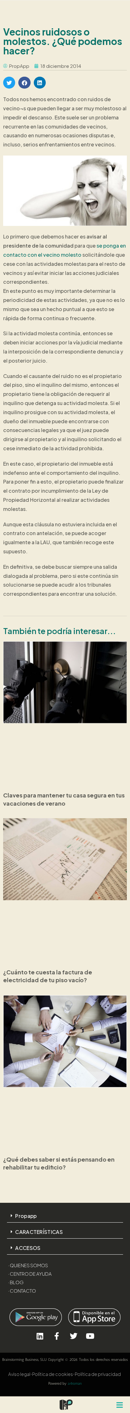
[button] (9, 83)
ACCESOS (27, 1248)
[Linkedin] (40, 1336)
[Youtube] (90, 1336)
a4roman (75, 1383)
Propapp (26, 1216)
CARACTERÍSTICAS (39, 1232)
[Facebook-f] (56, 1336)
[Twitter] (73, 1336)
